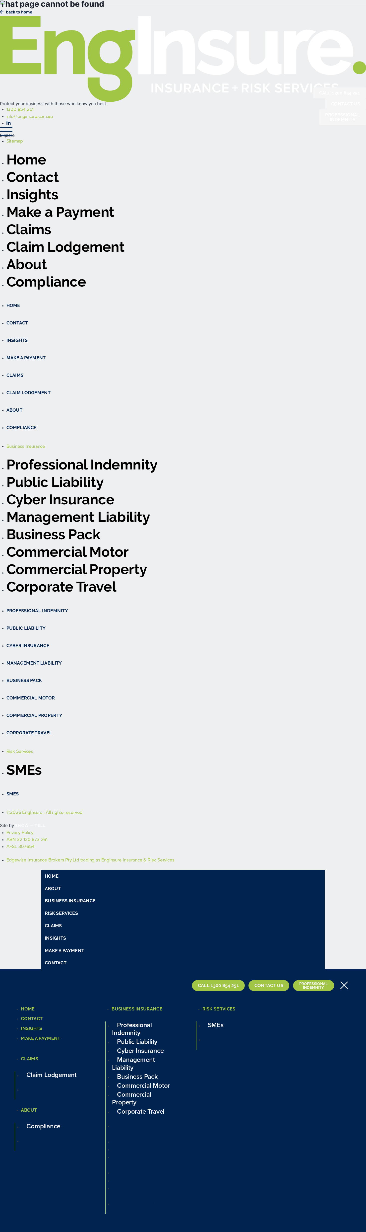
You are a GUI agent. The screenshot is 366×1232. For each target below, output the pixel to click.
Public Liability (55, 482)
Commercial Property (76, 569)
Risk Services (61, 913)
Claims (28, 229)
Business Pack (53, 534)
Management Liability (78, 517)
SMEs (24, 770)
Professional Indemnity (82, 465)
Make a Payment (60, 212)
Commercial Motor (67, 552)
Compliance (46, 282)
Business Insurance (70, 900)
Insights (32, 194)
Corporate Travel (61, 587)
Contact (32, 177)
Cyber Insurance (60, 499)
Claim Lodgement (65, 247)
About (26, 264)
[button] (183, 888)
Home (26, 160)
